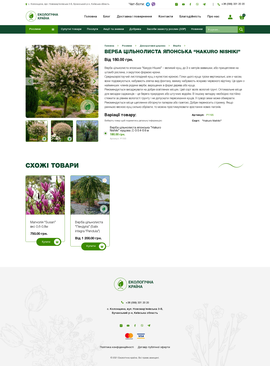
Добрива (135, 29)
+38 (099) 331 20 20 (233, 4)
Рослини (127, 46)
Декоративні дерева (152, 46)
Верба (177, 46)
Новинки (197, 29)
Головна (109, 46)
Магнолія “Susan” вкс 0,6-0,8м (43, 224)
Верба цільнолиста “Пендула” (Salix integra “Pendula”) (89, 227)
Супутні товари (71, 29)
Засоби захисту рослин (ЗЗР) (166, 29)
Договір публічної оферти (154, 347)
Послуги (92, 29)
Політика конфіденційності (117, 347)
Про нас (213, 16)
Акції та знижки (113, 29)
